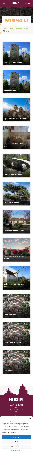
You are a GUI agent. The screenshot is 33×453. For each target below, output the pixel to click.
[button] (30, 418)
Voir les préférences (16, 446)
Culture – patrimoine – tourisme (18, 28)
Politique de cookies (15, 450)
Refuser (16, 442)
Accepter (16, 437)
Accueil (4, 28)
